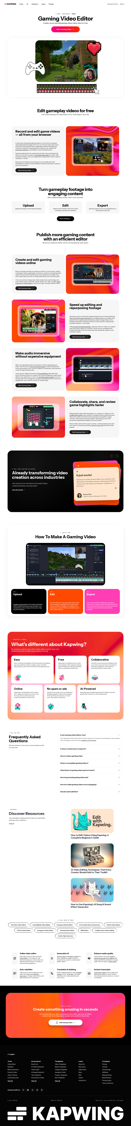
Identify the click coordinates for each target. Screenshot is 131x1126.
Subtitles (10, 1067)
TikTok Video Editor (24, 930)
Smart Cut (34, 1064)
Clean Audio (35, 1069)
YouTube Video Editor (18, 925)
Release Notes (107, 1075)
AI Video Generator (37, 1067)
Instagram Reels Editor (65, 925)
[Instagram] (32, 1090)
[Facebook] (42, 1090)
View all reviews (17, 490)
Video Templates (60, 1064)
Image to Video (73, 956)
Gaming (73, 14)
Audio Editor (113, 961)
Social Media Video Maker (41, 925)
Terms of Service (107, 1083)
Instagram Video (60, 1072)
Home (58, 14)
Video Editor (66, 14)
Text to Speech (36, 1075)
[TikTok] (37, 1090)
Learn (43, 4)
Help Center (82, 1069)
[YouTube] (28, 1090)
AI (27, 4)
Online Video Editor (113, 925)
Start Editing (64, 219)
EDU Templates (60, 1078)
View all (11, 823)
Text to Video (61, 956)
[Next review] (117, 456)
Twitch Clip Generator (65, 936)
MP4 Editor (85, 930)
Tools (21, 4)
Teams (81, 1078)
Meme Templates (60, 1067)
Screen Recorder (13, 1078)
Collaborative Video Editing (104, 930)
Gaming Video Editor (67, 930)
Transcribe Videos (100, 972)
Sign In (122, 4)
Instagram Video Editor (45, 930)
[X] (23, 1090)
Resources (82, 1067)
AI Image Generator (37, 1072)
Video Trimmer (12, 1075)
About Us (82, 1064)
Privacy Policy (106, 1080)
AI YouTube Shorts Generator (89, 925)
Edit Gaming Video (64, 29)
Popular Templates (61, 1075)
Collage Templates (61, 1069)
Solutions (35, 4)
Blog (80, 1072)
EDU (80, 1075)
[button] (96, 484)
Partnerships (106, 1069)
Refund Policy (106, 1078)
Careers (104, 1067)
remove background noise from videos (104, 957)
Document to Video (37, 1078)
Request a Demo (113, 4)
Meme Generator (13, 1069)
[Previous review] (112, 456)
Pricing (51, 4)
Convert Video (12, 1072)
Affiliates (105, 1072)
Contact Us (82, 1080)
